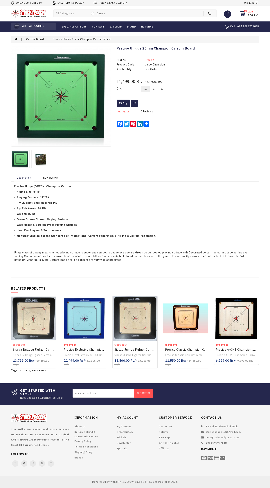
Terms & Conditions (86, 446)
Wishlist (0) (251, 2)
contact (98, 26)
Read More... (41, 445)
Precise (149, 60)
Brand (131, 26)
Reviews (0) (50, 177)
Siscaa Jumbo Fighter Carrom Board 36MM (145, 349)
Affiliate (164, 448)
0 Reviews (147, 111)
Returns (164, 432)
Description (24, 177)
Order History (125, 432)
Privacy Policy (82, 441)
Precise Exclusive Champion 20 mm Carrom (94, 349)
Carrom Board (35, 39)
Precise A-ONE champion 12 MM (239, 349)
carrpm (23, 370)
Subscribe (143, 393)
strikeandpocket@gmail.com (223, 432)
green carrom (37, 370)
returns (147, 26)
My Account (124, 426)
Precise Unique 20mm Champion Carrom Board (82, 39)
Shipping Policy (83, 452)
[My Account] (227, 13)
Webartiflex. (118, 481)
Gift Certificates (169, 443)
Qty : (119, 88)
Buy (125, 103)
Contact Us (165, 426)
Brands (78, 457)
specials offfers (74, 26)
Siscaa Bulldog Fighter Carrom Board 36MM (44, 349)
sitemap (116, 26)
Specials (122, 448)
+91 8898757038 (216, 443)
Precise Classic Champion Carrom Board (193, 349)
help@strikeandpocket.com (222, 437)
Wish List (122, 437)
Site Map (164, 437)
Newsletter (124, 443)
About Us (80, 426)
